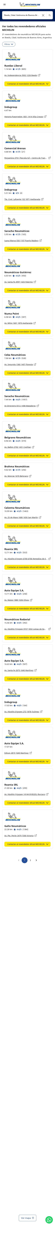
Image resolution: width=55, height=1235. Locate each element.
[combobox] (27, 15)
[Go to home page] (30, 4)
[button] (43, 15)
